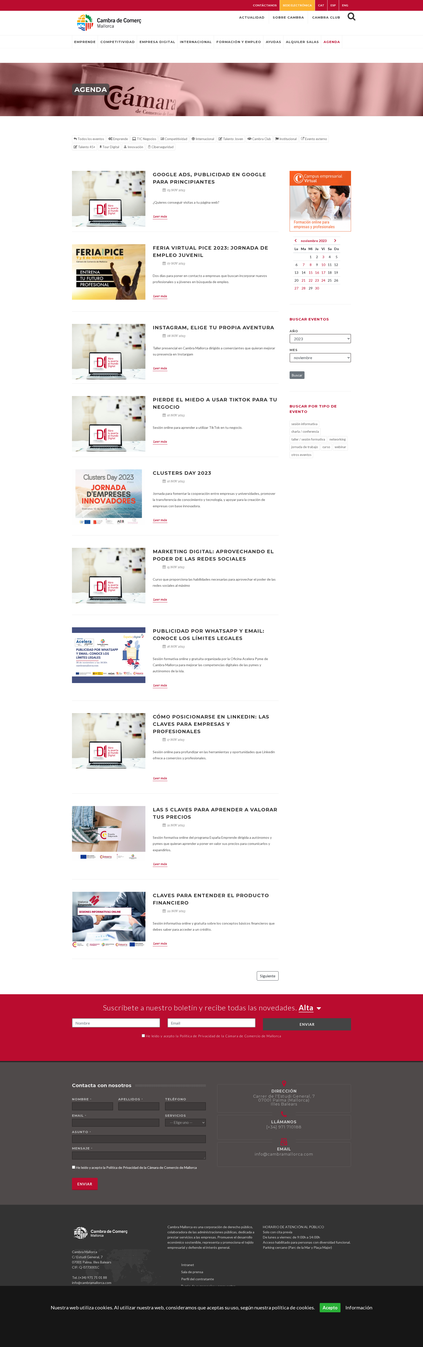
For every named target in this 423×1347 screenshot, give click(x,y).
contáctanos (265, 5)
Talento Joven (232, 139)
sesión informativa (304, 424)
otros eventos (301, 455)
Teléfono (175, 1099)
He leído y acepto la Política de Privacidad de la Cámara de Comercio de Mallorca (213, 1036)
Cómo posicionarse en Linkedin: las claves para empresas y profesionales (211, 724)
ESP (333, 5)
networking (337, 439)
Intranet (187, 1265)
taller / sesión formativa (308, 439)
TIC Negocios (146, 139)
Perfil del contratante (197, 1279)
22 (311, 280)
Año (294, 331)
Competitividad (175, 139)
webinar (340, 447)
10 (323, 265)
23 (317, 280)
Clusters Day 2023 (182, 473)
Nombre (82, 1099)
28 (304, 288)
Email (79, 1115)
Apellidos (130, 1099)
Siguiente (267, 975)
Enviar (307, 1024)
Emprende (120, 139)
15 (311, 272)
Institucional (288, 139)
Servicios (175, 1115)
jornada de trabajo (304, 447)
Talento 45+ (86, 147)
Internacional (204, 139)
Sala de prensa (192, 1272)
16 (317, 272)
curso (326, 447)
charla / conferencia (305, 431)
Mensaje (82, 1148)
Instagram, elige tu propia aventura (213, 328)
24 (323, 280)
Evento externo (315, 139)
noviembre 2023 (314, 241)
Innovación (135, 147)
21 (304, 280)
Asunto (81, 1132)
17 (323, 272)
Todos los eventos (90, 139)
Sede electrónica (297, 5)
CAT (321, 5)
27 (296, 288)
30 (317, 288)
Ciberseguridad (162, 147)
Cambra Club (261, 139)
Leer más (160, 216)
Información (358, 1307)
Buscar (297, 375)
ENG (345, 5)
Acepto (330, 1307)
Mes (294, 350)
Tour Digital (110, 147)
